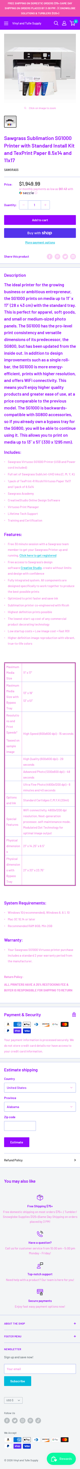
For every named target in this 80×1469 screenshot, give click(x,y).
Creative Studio (31, 568)
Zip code (9, 1117)
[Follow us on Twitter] (15, 1420)
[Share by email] (73, 256)
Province (10, 1098)
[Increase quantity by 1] (45, 205)
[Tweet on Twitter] (65, 256)
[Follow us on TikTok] (38, 1420)
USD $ (9, 1400)
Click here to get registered (37, 555)
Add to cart (40, 220)
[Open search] (56, 23)
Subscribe (17, 1381)
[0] (72, 23)
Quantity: (10, 205)
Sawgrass (11, 170)
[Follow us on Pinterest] (30, 1420)
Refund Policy (13, 1160)
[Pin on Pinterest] (57, 256)
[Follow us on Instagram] (22, 1420)
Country (9, 1079)
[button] (47, 191)
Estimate (16, 1142)
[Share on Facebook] (50, 256)
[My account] (64, 23)
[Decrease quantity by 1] (23, 205)
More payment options (40, 242)
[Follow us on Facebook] (7, 1420)
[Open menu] (6, 23)
